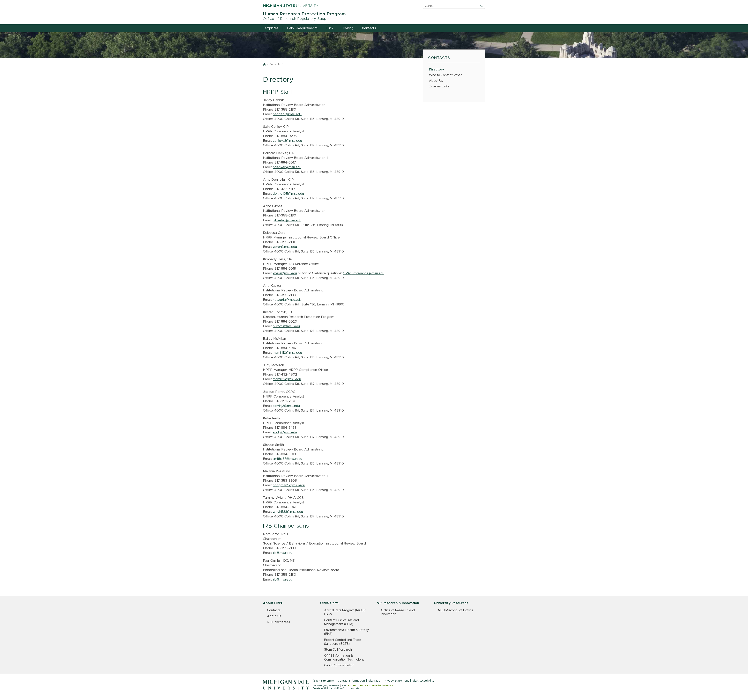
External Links (439, 86)
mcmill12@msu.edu (287, 379)
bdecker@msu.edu (287, 167)
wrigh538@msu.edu (288, 512)
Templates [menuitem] (270, 28)
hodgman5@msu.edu (289, 485)
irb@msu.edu (282, 553)
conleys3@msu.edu (287, 141)
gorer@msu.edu (285, 247)
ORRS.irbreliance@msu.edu (363, 273)
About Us (436, 80)
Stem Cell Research (338, 649)
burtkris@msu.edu (286, 326)
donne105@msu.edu (288, 193)
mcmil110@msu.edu (287, 353)
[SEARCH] (481, 6)
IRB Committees (278, 622)
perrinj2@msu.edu (286, 406)
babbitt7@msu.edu (287, 114)
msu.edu (352, 685)
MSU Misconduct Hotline (455, 610)
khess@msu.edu (285, 273)
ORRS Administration (339, 665)
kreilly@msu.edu (285, 432)
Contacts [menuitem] (369, 28)
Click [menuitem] (329, 28)
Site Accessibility (423, 680)
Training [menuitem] (347, 28)
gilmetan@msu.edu (287, 220)
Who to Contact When (445, 75)
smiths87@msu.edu (287, 459)
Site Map (374, 680)
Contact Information (351, 680)
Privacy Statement (396, 680)
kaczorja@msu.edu (287, 300)
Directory (436, 69)
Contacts (274, 64)
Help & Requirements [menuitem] (302, 28)
